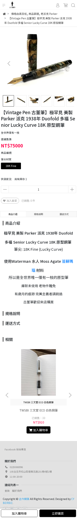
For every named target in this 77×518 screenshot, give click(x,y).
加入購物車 (19, 513)
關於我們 (17, 490)
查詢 (7, 490)
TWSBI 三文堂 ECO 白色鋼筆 (38, 410)
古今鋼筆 (24, 499)
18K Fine (11, 166)
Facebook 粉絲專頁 (15, 449)
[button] (68, 63)
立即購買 (58, 513)
